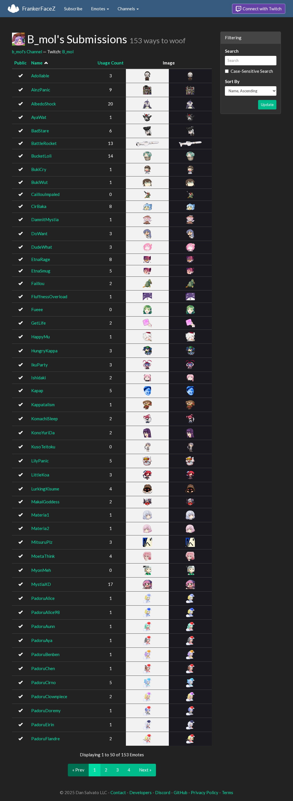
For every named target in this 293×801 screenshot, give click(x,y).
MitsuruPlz (41, 542)
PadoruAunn (43, 626)
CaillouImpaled (45, 194)
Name (37, 62)
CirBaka (38, 206)
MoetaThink (43, 556)
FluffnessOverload (49, 296)
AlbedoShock (43, 103)
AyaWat (38, 117)
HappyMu (40, 336)
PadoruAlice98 (45, 612)
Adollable (40, 75)
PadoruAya (41, 640)
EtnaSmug (40, 270)
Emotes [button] (98, 8)
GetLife (38, 322)
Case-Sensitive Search (252, 71)
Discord (162, 792)
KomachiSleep (44, 418)
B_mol (68, 51)
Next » (145, 769)
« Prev (78, 769)
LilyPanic (40, 460)
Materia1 (40, 514)
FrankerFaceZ (39, 8)
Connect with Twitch (262, 8)
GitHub (180, 792)
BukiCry (38, 169)
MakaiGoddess (45, 501)
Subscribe (73, 8)
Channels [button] (127, 8)
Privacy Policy (204, 792)
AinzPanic (40, 89)
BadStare (40, 130)
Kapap (37, 390)
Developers (140, 792)
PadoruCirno (43, 682)
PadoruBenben (45, 654)
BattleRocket (44, 143)
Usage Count (111, 62)
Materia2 (40, 528)
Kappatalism (43, 404)
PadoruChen (43, 668)
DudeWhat (41, 247)
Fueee (37, 309)
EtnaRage (40, 259)
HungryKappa (44, 350)
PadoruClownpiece (49, 696)
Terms (227, 792)
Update (267, 104)
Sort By (232, 81)
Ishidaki (38, 377)
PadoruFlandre (45, 738)
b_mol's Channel (27, 51)
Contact (118, 792)
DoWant (39, 233)
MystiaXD (41, 584)
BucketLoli (41, 155)
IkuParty (39, 364)
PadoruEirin (42, 724)
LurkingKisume (45, 488)
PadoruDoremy (46, 710)
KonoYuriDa (43, 432)
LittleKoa (40, 474)
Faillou (37, 283)
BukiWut (39, 182)
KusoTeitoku (43, 446)
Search (232, 51)
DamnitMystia (45, 219)
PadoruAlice (43, 598)
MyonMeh (41, 570)
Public (20, 62)
